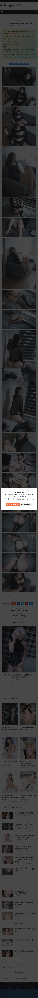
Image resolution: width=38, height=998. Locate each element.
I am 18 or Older (13, 504)
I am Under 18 (26, 504)
